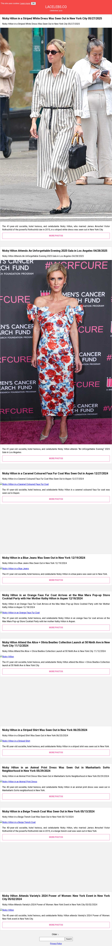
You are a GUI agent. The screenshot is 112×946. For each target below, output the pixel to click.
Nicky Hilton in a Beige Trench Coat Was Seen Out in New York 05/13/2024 (48, 811)
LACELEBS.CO (56, 7)
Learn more (25, 3)
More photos (56, 236)
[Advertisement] (56, 529)
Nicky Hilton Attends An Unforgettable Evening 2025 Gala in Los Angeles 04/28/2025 (54, 250)
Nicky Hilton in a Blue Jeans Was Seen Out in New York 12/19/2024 (43, 557)
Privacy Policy (56, 943)
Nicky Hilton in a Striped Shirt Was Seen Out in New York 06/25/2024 (44, 730)
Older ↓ (55, 934)
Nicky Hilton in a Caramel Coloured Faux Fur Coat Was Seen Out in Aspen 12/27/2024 (55, 473)
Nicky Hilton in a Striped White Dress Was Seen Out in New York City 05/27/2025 (52, 18)
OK (33, 3)
